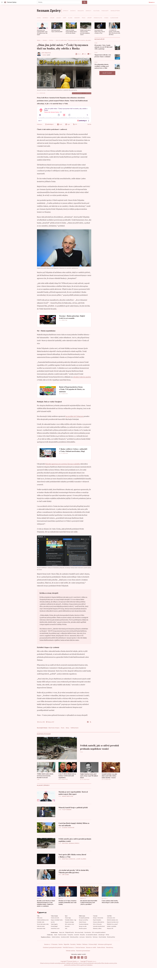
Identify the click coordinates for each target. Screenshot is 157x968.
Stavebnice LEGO (65, 937)
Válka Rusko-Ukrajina (53, 727)
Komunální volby (41, 928)
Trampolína (70, 935)
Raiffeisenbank (74, 727)
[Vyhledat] (84, 2)
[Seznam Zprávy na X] (75, 957)
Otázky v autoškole (111, 926)
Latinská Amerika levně (99, 926)
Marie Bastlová (67, 796)
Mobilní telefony (56, 937)
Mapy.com (61, 932)
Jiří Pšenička (46, 52)
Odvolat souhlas (70, 951)
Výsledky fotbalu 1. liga (70, 920)
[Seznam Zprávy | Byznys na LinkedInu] (86, 957)
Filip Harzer (66, 809)
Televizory (95, 937)
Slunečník (76, 935)
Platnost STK (110, 928)
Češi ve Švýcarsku (97, 924)
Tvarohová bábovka (83, 924)
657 (90, 54)
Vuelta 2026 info (55, 918)
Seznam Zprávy (74, 843)
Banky (67, 727)
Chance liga (68, 918)
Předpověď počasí (69, 932)
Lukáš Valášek (81, 859)
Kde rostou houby (79, 932)
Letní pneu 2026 (111, 918)
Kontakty (73, 944)
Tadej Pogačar (54, 924)
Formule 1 (67, 926)
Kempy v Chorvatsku (98, 918)
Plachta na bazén (62, 935)
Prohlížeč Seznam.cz (68, 948)
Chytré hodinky (102, 937)
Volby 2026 (39, 918)
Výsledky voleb (40, 922)
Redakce (79, 944)
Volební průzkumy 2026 (42, 920)
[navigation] (2, 2)
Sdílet (85, 54)
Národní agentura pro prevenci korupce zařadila (62, 464)
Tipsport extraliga (69, 922)
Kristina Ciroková (68, 859)
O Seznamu (54, 944)
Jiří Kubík (65, 874)
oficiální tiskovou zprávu (82, 377)
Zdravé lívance (82, 922)
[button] (42, 25)
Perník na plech (83, 928)
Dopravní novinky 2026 (112, 922)
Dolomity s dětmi (97, 928)
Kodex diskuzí (101, 948)
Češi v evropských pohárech (98, 932)
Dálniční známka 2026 (112, 920)
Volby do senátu (41, 926)
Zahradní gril (101, 935)
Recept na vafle (83, 926)
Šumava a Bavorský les (98, 922)
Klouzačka (82, 935)
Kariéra (61, 944)
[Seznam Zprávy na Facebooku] (71, 957)
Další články (107, 73)
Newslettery (109, 948)
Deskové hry (89, 937)
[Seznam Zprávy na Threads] (82, 957)
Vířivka (107, 935)
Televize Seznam (80, 948)
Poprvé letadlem (97, 920)
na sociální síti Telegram (74, 416)
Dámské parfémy (74, 937)
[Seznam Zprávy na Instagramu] (78, 957)
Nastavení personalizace (83, 951)
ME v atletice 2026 (69, 924)
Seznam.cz (151, 2)
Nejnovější (100, 39)
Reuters (65, 843)
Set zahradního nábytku (91, 935)
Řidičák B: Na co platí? (112, 924)
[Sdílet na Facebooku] (88, 722)
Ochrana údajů (92, 944)
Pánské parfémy (111, 937)
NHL (66, 928)
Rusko (62, 727)
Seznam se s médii (91, 948)
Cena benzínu (87, 932)
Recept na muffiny (83, 920)
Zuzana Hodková (68, 827)
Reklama (84, 944)
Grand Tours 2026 (55, 928)
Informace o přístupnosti (105, 944)
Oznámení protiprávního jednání (52, 948)
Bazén (55, 935)
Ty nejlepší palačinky (84, 918)
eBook (79, 54)
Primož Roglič (54, 926)
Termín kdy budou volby (43, 924)
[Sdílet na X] (90, 722)
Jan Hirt (53, 922)
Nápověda (66, 944)
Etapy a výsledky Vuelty (57, 920)
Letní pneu (82, 937)
